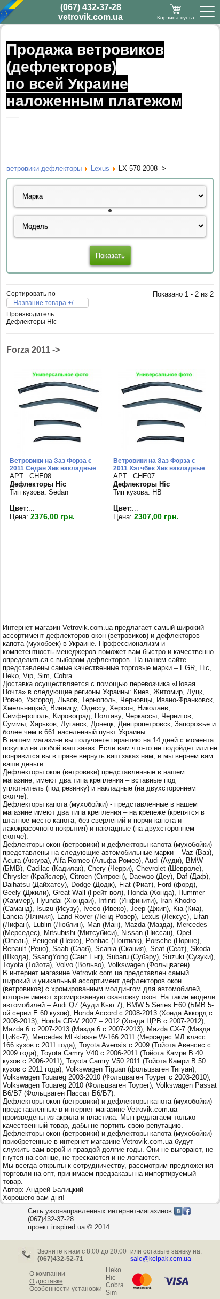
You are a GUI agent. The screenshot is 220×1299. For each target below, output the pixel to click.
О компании (47, 1274)
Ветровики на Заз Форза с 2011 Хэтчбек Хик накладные (159, 464)
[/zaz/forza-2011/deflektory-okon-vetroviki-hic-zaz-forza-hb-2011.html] (162, 455)
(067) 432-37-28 (90, 7)
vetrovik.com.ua (90, 16)
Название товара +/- (44, 303)
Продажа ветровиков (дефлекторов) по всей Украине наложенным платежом (94, 75)
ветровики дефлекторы (44, 168)
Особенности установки (65, 1289)
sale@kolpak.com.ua (160, 1259)
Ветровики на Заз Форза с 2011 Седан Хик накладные (53, 464)
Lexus (100, 168)
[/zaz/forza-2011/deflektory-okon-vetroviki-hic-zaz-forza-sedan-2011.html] (58, 455)
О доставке (46, 1281)
